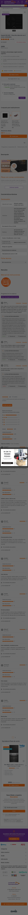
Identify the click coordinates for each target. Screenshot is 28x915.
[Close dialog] (26, 449)
